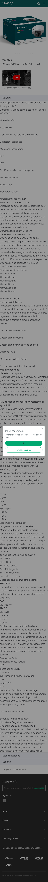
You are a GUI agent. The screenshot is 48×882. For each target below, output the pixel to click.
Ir (23, 443)
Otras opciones (24, 450)
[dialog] (24, 441)
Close (42, 428)
